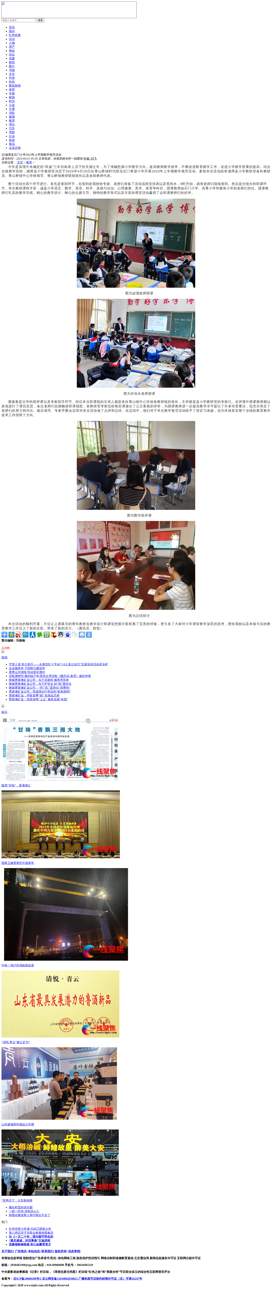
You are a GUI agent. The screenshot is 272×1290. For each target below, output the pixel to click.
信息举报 (74, 1251)
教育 (29, 162)
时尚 (12, 101)
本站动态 (34, 1251)
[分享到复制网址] (75, 635)
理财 (12, 132)
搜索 (40, 20)
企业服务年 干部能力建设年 (27, 668)
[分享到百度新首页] (68, 635)
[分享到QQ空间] (11, 635)
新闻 (4, 657)
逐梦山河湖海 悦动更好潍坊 (27, 672)
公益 (12, 105)
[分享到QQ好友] (61, 635)
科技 (12, 81)
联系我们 (47, 1251)
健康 (12, 116)
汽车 (12, 128)
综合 (12, 54)
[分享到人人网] (33, 635)
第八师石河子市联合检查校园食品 (31, 1232)
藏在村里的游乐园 (21, 1207)
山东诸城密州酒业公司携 (17, 1124)
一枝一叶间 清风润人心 (24, 1211)
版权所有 (61, 1251)
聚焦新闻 (15, 85)
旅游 (12, 140)
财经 (12, 62)
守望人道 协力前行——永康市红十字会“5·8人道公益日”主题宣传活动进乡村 (58, 664)
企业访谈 (15, 147)
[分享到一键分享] (89, 635)
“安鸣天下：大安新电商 (16, 1200)
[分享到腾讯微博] (25, 635)
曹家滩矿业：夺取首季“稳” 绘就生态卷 (34, 695)
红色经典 (15, 35)
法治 (12, 39)
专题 (12, 93)
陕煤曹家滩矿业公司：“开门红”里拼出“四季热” (39, 687)
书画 (12, 70)
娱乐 (4, 712)
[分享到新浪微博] (18, 635)
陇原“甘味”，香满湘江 (16, 785)
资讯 (12, 27)
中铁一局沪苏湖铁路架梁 (17, 965)
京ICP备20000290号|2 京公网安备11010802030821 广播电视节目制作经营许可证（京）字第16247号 (77, 1278)
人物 (12, 42)
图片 (12, 66)
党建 (12, 58)
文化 (12, 74)
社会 (12, 136)
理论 (12, 124)
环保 (12, 77)
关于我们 (7, 1251)
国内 (12, 31)
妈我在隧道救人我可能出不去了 (29, 1215)
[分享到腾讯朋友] (40, 635)
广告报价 (21, 1251)
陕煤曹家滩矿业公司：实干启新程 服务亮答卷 (39, 679)
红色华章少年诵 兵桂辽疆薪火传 (30, 1228)
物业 (12, 50)
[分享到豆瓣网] (47, 635)
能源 (12, 97)
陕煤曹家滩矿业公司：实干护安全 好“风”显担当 (40, 683)
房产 (12, 46)
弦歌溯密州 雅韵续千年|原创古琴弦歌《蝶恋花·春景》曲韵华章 (50, 676)
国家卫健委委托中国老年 (17, 863)
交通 (12, 109)
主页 (20, 162)
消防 (12, 112)
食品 (12, 144)
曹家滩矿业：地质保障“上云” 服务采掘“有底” (38, 699)
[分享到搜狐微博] (54, 635)
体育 (12, 89)
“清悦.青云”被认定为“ (15, 1042)
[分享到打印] (82, 635)
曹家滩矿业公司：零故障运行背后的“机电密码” (40, 691)
